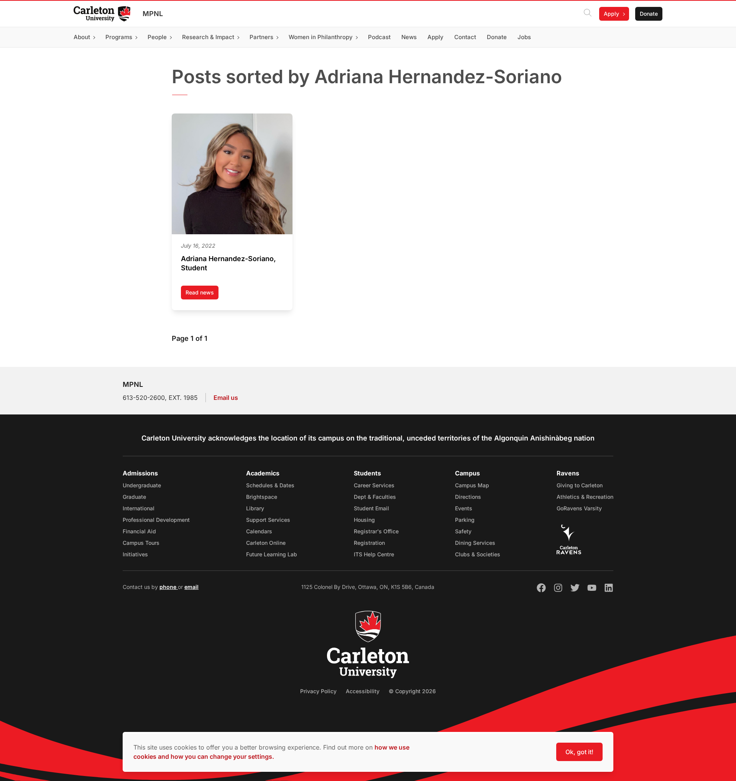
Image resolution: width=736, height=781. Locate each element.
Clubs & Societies (477, 554)
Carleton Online (266, 542)
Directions (468, 496)
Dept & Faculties (375, 496)
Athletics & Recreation (585, 496)
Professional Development (156, 519)
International (138, 508)
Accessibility (363, 691)
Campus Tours (141, 542)
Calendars (259, 531)
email (191, 587)
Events (463, 508)
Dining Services (475, 542)
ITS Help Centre (374, 554)
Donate (649, 13)
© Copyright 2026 (412, 691)
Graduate (134, 496)
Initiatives (135, 554)
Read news (202, 294)
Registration (369, 542)
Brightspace (261, 496)
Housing (364, 519)
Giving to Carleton (580, 485)
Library (255, 508)
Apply (611, 13)
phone (168, 587)
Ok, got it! (579, 752)
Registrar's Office (376, 531)
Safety (463, 531)
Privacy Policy (318, 691)
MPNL (153, 14)
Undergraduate (142, 485)
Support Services (268, 519)
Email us (226, 397)
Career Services (374, 485)
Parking (465, 519)
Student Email (371, 508)
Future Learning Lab (271, 554)
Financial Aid (139, 531)
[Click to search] (587, 14)
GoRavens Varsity (579, 508)
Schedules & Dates (270, 485)
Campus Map (472, 485)
